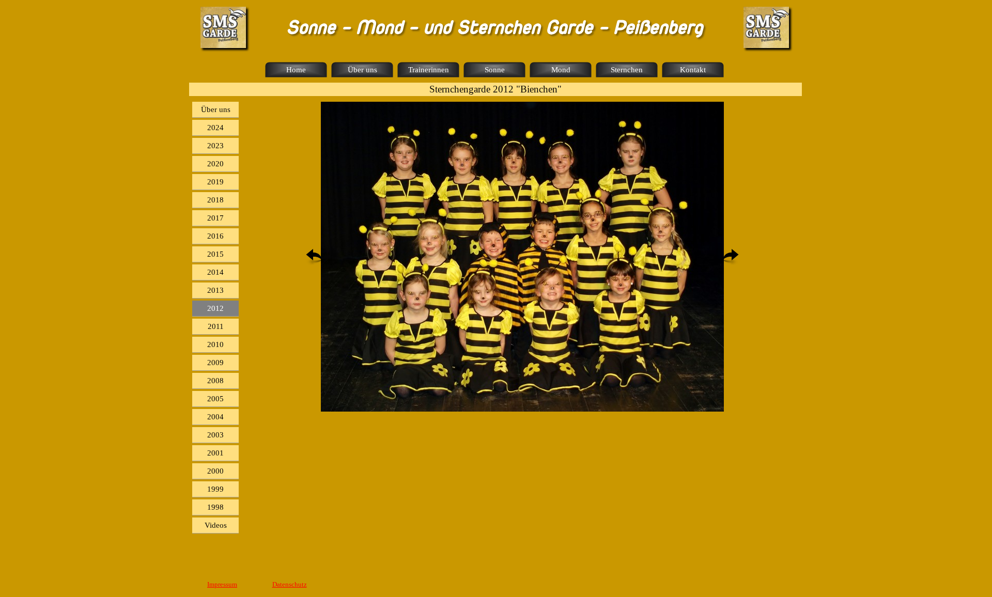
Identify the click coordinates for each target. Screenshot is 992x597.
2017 (215, 218)
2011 (216, 326)
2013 (215, 290)
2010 (215, 344)
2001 (215, 453)
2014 (215, 272)
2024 (215, 127)
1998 (215, 507)
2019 (215, 182)
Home (296, 70)
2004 (215, 417)
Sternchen (627, 70)
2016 (215, 236)
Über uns (362, 70)
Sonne (495, 70)
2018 (215, 200)
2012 (215, 308)
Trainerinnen (428, 70)
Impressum (222, 584)
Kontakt (693, 70)
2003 (215, 435)
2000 (215, 471)
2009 (215, 362)
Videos (216, 525)
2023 (215, 146)
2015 (215, 254)
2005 (215, 399)
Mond (560, 70)
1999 (215, 489)
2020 (215, 164)
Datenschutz (289, 584)
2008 (215, 380)
